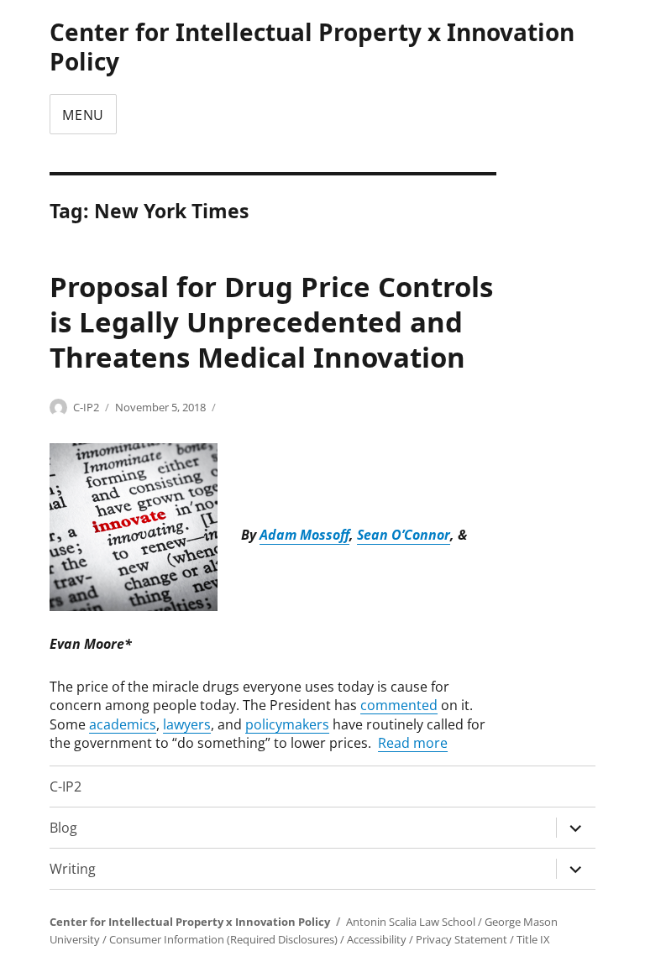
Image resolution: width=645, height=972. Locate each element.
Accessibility (376, 939)
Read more (413, 743)
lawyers (187, 724)
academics (122, 724)
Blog (63, 827)
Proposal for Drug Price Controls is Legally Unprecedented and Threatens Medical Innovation (271, 322)
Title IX (533, 939)
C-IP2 (86, 407)
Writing (73, 869)
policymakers (287, 724)
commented (399, 705)
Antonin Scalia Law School (410, 921)
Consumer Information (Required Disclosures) (223, 939)
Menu (83, 115)
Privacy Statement (461, 939)
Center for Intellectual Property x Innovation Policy (312, 46)
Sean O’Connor (403, 535)
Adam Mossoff (304, 535)
